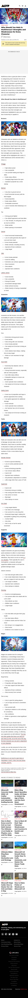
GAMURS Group (23, 989)
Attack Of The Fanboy (14, 961)
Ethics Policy (17, 942)
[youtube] (16, 934)
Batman (3, 188)
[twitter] (9, 934)
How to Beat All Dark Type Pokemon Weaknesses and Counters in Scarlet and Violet (21, 827)
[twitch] (6, 934)
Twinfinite (14, 957)
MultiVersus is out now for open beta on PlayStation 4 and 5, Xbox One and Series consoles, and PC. (13, 760)
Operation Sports (14, 975)
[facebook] (13, 934)
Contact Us (17, 940)
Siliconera (14, 965)
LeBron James (5, 272)
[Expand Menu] (22, 5)
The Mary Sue (14, 977)
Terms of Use (17, 946)
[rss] (2, 934)
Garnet (3, 231)
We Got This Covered (14, 967)
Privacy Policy (4, 946)
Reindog (3, 590)
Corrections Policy (6, 942)
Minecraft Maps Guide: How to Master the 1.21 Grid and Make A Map (7, 887)
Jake (2, 253)
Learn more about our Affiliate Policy (8, 771)
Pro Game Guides (14, 955)
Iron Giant (4, 503)
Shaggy (3, 164)
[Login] (25, 5)
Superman (4, 484)
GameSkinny (14, 973)
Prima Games (14, 963)
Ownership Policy (18, 944)
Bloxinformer (14, 983)
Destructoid (14, 969)
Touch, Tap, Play (14, 979)
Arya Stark (4, 362)
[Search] (19, 5)
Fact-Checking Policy (6, 944)
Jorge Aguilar (4, 804)
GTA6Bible (14, 985)
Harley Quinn (5, 390)
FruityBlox (14, 981)
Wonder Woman (5, 457)
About (2, 940)
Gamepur (14, 959)
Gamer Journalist (14, 971)
